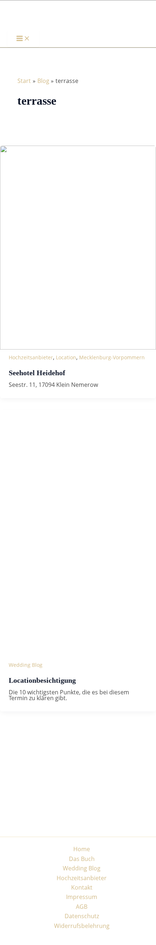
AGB (81, 907)
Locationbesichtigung (42, 680)
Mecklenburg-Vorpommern (112, 357)
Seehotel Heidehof (37, 373)
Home (81, 849)
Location (66, 357)
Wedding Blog (25, 664)
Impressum (81, 897)
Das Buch (82, 859)
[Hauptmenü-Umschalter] (23, 38)
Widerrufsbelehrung (82, 926)
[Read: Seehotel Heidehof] (78, 347)
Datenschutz (82, 916)
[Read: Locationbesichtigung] (78, 655)
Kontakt (82, 887)
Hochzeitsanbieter (31, 357)
